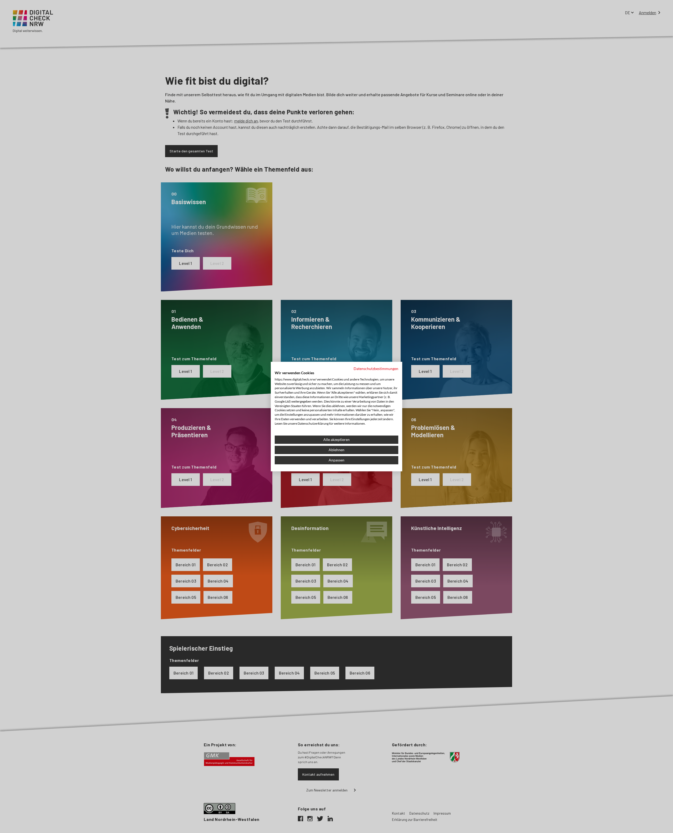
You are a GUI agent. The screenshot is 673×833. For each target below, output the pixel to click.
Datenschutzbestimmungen (376, 368)
